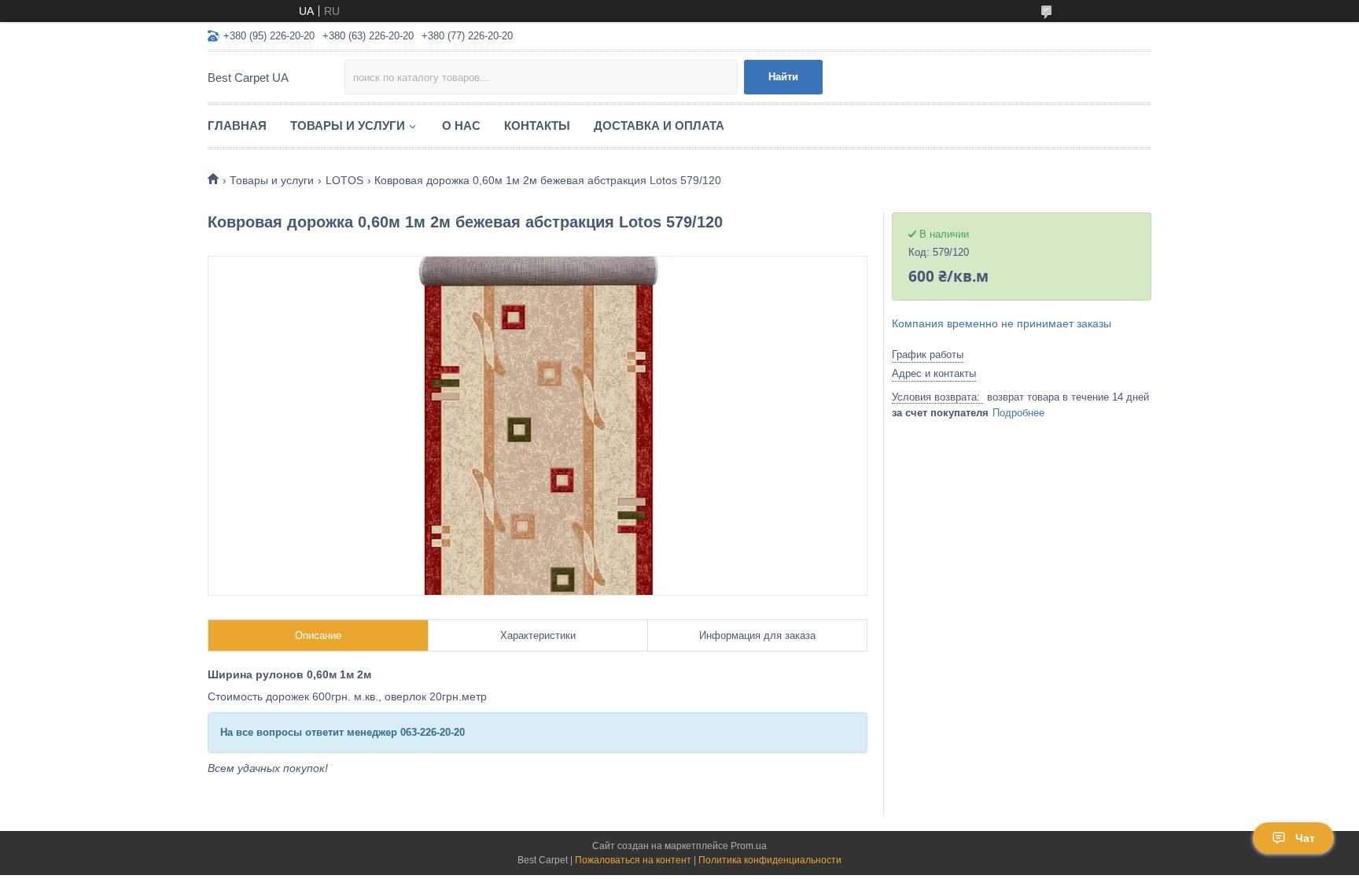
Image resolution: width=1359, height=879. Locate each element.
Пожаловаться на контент (633, 860)
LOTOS (344, 180)
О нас (461, 125)
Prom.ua (749, 845)
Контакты (537, 125)
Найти (783, 77)
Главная (237, 125)
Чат (1305, 838)
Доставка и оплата (659, 125)
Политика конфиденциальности (770, 860)
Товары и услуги (347, 125)
